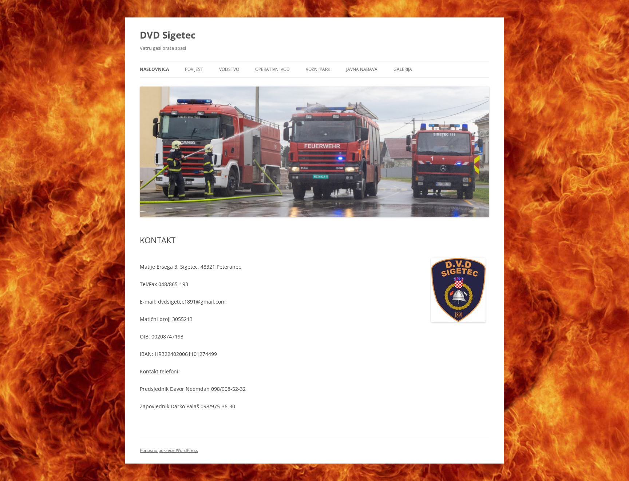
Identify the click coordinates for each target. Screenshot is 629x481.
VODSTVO (229, 69)
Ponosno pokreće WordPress (169, 450)
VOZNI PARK (318, 69)
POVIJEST (194, 69)
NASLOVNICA (154, 69)
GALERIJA (402, 69)
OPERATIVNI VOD (272, 69)
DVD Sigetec (167, 34)
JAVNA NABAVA (361, 69)
